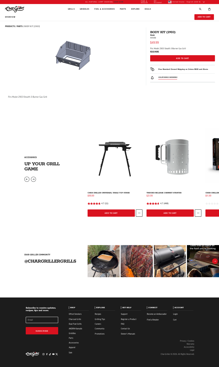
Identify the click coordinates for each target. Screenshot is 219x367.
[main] (109, 148)
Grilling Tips (100, 319)
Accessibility (189, 347)
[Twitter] (56, 354)
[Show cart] (209, 9)
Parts (123, 9)
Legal (192, 350)
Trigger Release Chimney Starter (164, 193)
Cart (175, 320)
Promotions (100, 334)
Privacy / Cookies (187, 341)
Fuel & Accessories (104, 9)
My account (158, 2)
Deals (148, 9)
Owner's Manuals (128, 334)
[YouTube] (53, 354)
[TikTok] (50, 354)
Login (175, 314)
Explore (135, 9)
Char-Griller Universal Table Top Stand (109, 193)
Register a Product (128, 319)
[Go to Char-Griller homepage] (17, 9)
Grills (71, 9)
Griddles (84, 9)
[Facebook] (46, 354)
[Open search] (200, 9)
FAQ (122, 324)
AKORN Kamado (75, 329)
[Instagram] (43, 354)
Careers (98, 324)
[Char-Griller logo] (33, 354)
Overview (10, 17)
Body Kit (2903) (32, 26)
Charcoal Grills (75, 319)
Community (99, 329)
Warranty (190, 344)
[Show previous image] (26, 179)
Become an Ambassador (157, 314)
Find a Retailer (153, 320)
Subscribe (42, 331)
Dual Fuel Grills (75, 324)
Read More (154, 52)
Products (10, 26)
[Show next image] (33, 179)
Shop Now (118, 2)
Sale (70, 353)
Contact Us (125, 329)
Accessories (74, 343)
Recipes (98, 314)
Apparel (72, 348)
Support (124, 314)
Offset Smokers (75, 314)
